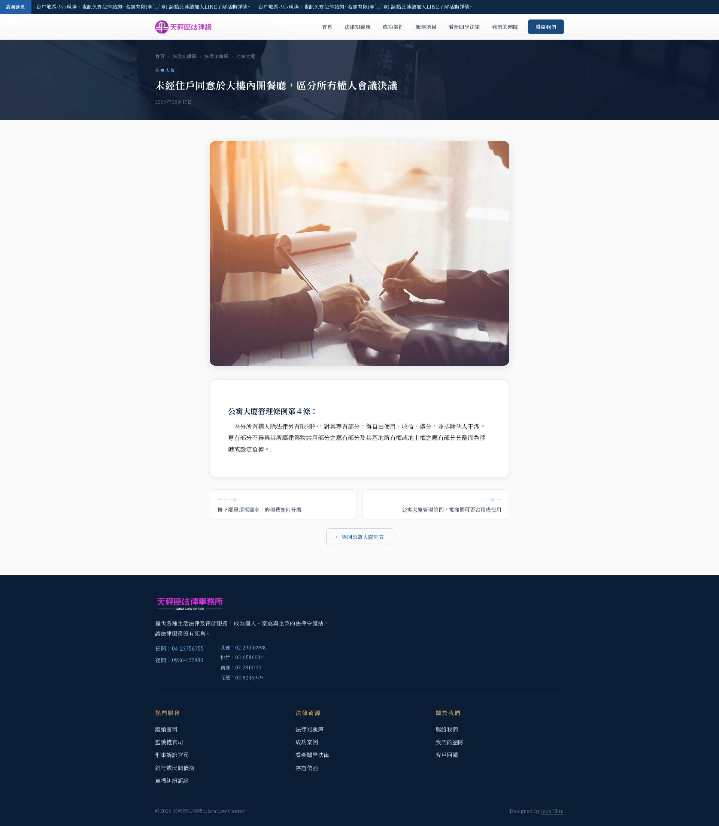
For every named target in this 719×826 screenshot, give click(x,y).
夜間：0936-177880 (179, 660)
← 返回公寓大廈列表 (360, 536)
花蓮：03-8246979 (242, 677)
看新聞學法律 (464, 26)
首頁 (327, 26)
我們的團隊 (505, 26)
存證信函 (306, 768)
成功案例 (393, 26)
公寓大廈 (245, 56)
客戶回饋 (447, 755)
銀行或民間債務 (174, 768)
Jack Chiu (552, 810)
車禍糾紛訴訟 (172, 780)
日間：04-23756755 (179, 648)
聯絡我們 (546, 26)
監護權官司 (169, 742)
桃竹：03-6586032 (242, 657)
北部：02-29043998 (243, 647)
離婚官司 (166, 729)
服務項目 (426, 26)
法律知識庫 (358, 26)
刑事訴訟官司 (172, 755)
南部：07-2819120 (241, 667)
